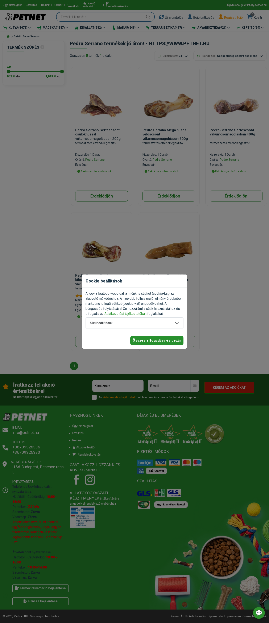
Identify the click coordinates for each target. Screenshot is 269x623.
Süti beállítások (101, 323)
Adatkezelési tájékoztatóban (125, 314)
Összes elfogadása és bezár (157, 340)
